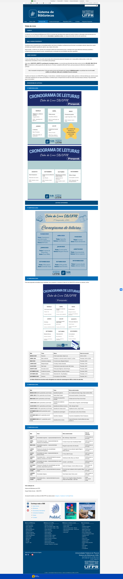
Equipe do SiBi (28, 536)
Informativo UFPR (85, 527)
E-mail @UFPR (85, 548)
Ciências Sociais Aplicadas (49, 542)
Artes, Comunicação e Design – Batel (51, 526)
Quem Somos (36, 506)
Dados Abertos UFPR (86, 530)
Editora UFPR (84, 538)
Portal (71, 496)
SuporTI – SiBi (28, 542)
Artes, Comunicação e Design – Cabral (52, 527)
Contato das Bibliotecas (30, 535)
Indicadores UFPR (85, 535)
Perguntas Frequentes (87, 21)
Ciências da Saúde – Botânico (50, 535)
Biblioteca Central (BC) (49, 525)
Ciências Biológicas (48, 533)
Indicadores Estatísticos (38, 513)
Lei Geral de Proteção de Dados (88, 533)
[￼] (28, 503)
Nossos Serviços (29, 527)
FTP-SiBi (27, 541)
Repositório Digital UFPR (30, 533)
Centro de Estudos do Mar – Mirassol (70, 527)
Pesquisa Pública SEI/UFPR (87, 542)
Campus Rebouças (48, 529)
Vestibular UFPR (85, 541)
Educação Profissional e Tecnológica (51, 544)
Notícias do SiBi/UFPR (30, 529)
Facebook (62, 496)
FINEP (83, 544)
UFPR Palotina (66, 530)
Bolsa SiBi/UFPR (29, 530)
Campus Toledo (66, 526)
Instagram (57, 496)
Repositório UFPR (67, 21)
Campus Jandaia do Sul (67, 525)
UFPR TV (84, 536)
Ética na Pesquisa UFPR (86, 532)
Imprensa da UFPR (85, 539)
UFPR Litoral (65, 532)
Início (25, 21)
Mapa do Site (28, 538)
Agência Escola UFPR (86, 529)
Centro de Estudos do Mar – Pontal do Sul (71, 529)
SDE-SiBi (27, 539)
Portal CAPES (84, 545)
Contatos (77, 21)
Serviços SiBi (42, 21)
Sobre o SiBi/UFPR (29, 526)
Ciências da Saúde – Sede (49, 536)
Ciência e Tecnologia (48, 530)
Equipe (34, 515)
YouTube (67, 496)
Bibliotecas (35, 508)
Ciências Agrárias (48, 532)
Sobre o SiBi (32, 21)
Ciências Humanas (48, 539)
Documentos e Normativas (39, 510)
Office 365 (84, 547)
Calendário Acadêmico (86, 526)
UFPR (83, 525)
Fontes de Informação (54, 21)
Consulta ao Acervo (29, 525)
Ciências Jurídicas (48, 541)
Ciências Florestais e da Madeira (51, 538)
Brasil (34, 1)
